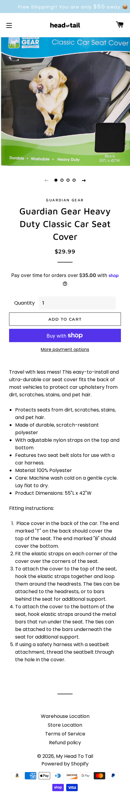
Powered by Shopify (65, 763)
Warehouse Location (65, 716)
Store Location (65, 725)
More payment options (65, 349)
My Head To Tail (74, 756)
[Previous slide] (46, 180)
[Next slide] (83, 180)
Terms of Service (65, 733)
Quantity (24, 302)
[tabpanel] (65, 101)
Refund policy (65, 742)
